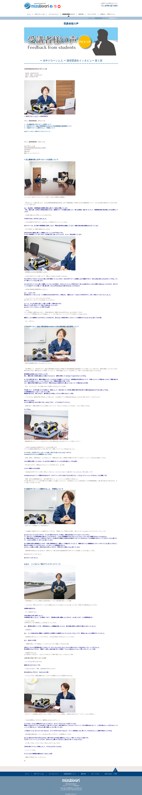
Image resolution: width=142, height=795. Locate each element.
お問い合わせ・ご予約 (111, 774)
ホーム (29, 14)
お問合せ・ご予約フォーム (107, 14)
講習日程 (81, 14)
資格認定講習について (68, 14)
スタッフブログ (92, 14)
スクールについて (53, 14)
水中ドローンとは (40, 14)
